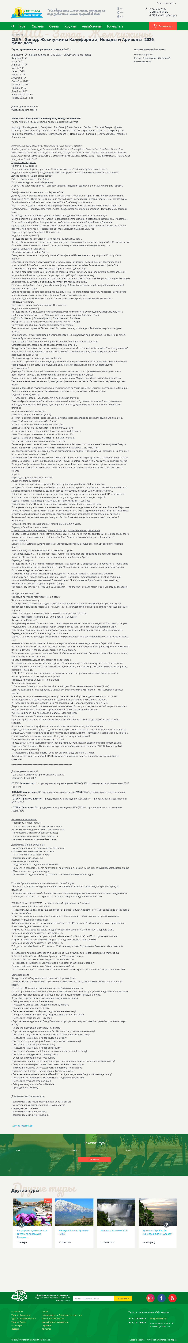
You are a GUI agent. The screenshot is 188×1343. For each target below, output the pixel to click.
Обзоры (15, 1329)
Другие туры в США (23, 1125)
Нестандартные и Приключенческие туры (62, 1315)
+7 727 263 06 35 (137, 1318)
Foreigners (115, 26)
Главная (15, 35)
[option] (32, 1224)
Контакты (46, 1329)
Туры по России (18, 1322)
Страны (38, 26)
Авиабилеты (92, 26)
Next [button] (166, 1224)
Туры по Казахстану (20, 1315)
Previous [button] (21, 1224)
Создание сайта (137, 1339)
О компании (17, 1311)
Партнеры (46, 1325)
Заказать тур (165, 26)
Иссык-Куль (16, 1325)
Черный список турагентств (55, 1322)
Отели (54, 26)
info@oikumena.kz (158, 1318)
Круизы (71, 26)
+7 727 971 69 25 (137, 1322)
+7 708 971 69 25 (158, 12)
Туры (22, 26)
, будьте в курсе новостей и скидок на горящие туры (52, 1297)
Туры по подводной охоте (23, 1318)
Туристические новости (53, 1318)
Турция (45, 1311)
